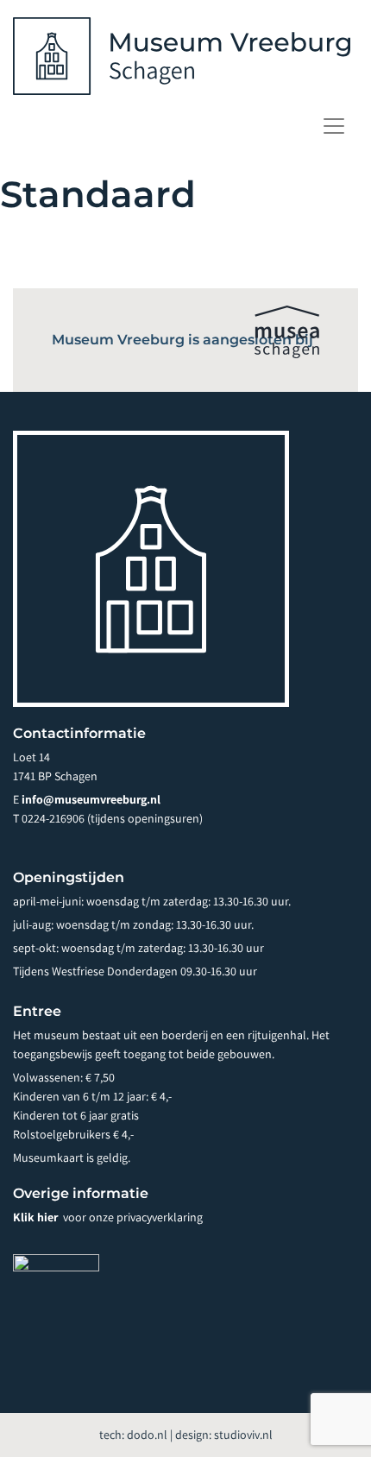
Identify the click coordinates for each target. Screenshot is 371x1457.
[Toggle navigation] (334, 126)
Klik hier (36, 1217)
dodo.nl (147, 1434)
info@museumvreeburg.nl (91, 799)
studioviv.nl (243, 1434)
